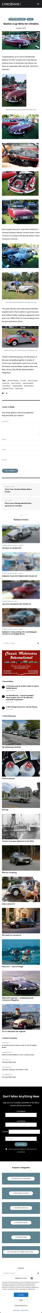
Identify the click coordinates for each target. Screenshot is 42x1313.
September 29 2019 (8, 388)
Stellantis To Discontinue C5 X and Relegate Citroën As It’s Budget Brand (19, 633)
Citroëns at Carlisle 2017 (12, 548)
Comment (5, 421)
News (20, 573)
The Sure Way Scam (9, 1062)
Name (4, 439)
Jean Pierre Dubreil (28, 383)
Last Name (21, 1121)
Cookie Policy (16, 1310)
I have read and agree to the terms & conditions (22, 1150)
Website (4, 460)
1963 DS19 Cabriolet (12, 381)
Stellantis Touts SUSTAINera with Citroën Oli (19, 576)
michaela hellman (17, 386)
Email (4, 450)
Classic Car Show (16, 383)
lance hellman (6, 386)
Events (30, 19)
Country (5, 1131)
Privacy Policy (24, 1310)
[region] (21, 663)
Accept (21, 1295)
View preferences (21, 1305)
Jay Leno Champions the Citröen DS (16, 604)
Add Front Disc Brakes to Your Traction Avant (18, 1055)
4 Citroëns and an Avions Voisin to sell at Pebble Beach (19, 1046)
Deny (21, 1300)
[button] (32, 1278)
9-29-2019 (23, 381)
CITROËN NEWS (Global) (17, 19)
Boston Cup (6, 383)
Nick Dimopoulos (29, 386)
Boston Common (33, 381)
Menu (38, 4)
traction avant (19, 388)
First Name (21, 1111)
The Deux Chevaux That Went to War (15, 1070)
